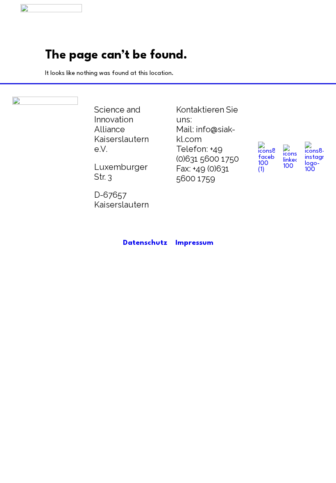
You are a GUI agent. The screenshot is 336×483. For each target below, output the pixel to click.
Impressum (194, 242)
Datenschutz (145, 242)
